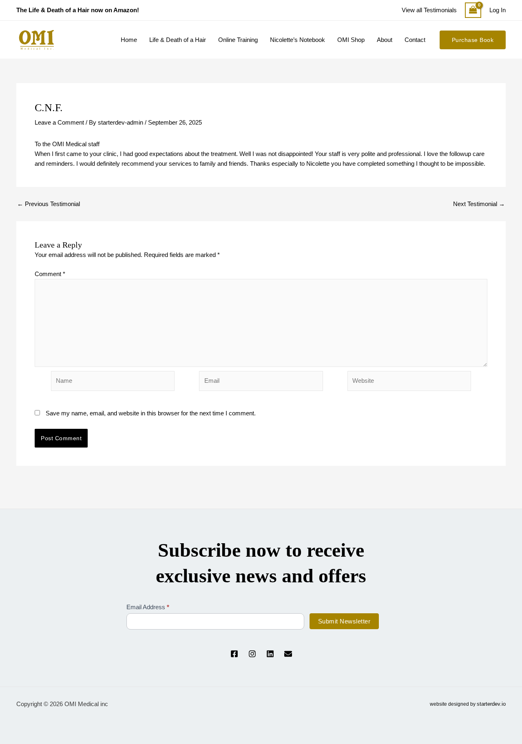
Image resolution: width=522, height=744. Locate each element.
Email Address (147, 607)
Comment (50, 273)
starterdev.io (491, 704)
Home (129, 39)
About (384, 39)
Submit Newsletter (344, 621)
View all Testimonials (429, 10)
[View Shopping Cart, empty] (473, 10)
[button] (473, 40)
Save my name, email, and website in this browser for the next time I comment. (151, 413)
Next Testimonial (479, 204)
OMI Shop (351, 39)
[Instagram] (252, 654)
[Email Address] (288, 654)
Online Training (238, 39)
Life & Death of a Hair (177, 39)
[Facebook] (234, 654)
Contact (415, 39)
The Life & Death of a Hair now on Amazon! (77, 10)
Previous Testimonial (48, 204)
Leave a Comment (59, 122)
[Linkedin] (270, 654)
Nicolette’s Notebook (297, 39)
